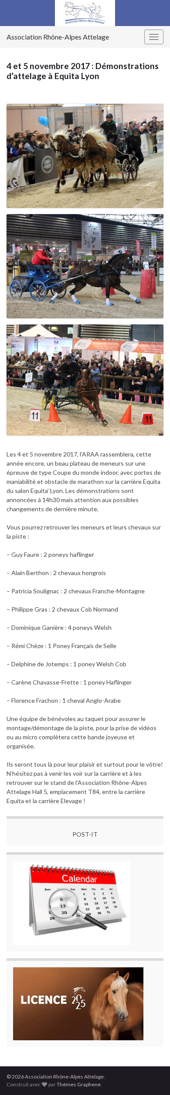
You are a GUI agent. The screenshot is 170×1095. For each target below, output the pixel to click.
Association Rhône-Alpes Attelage (58, 37)
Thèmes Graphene (79, 1084)
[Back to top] (150, 1075)
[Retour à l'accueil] (85, 13)
